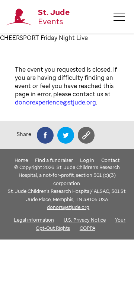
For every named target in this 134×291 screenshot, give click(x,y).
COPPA (87, 228)
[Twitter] (65, 135)
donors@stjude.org (68, 207)
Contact (110, 160)
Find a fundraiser (54, 160)
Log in (87, 160)
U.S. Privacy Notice (85, 219)
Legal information (34, 219)
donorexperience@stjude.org (55, 102)
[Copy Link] (86, 135)
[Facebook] (45, 135)
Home (21, 160)
